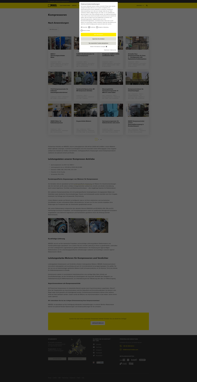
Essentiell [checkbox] (85, 27)
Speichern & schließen (98, 39)
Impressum (106, 50)
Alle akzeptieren (98, 34)
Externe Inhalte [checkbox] (86, 30)
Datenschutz (113, 50)
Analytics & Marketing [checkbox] (103, 27)
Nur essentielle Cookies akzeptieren (98, 43)
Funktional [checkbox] (92, 27)
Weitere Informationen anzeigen (98, 46)
